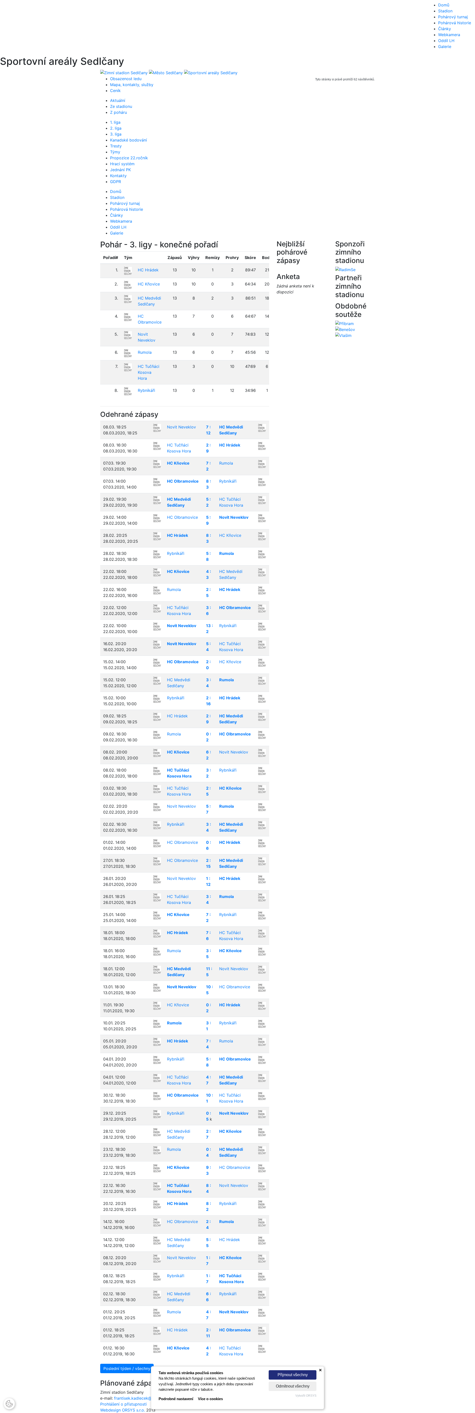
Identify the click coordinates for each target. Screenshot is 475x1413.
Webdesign (111, 1410)
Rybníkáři (146, 390)
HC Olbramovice (183, 481)
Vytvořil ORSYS (305, 1395)
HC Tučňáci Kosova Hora (148, 372)
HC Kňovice (149, 284)
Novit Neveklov (181, 426)
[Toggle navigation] (11, 28)
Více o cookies (210, 1399)
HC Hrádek (148, 269)
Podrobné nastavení (176, 1399)
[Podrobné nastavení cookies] (9, 1403)
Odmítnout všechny (292, 1386)
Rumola (145, 352)
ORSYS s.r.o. (133, 1410)
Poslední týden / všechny (126, 1368)
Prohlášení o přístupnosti (123, 1404)
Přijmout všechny (293, 1375)
